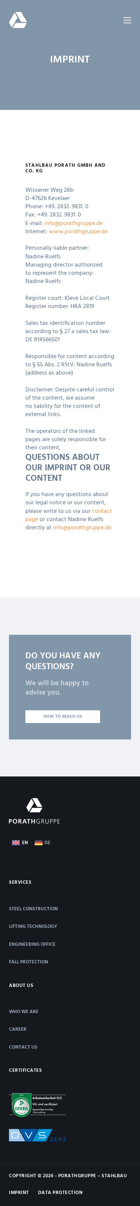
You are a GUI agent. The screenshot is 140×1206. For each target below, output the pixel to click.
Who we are (23, 1012)
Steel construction (33, 909)
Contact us (23, 1047)
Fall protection (28, 962)
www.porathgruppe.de (78, 232)
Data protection (60, 1193)
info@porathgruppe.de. (82, 528)
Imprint (19, 1193)
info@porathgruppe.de (73, 223)
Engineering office (32, 944)
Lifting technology (33, 926)
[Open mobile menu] (127, 20)
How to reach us (62, 716)
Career (18, 1029)
